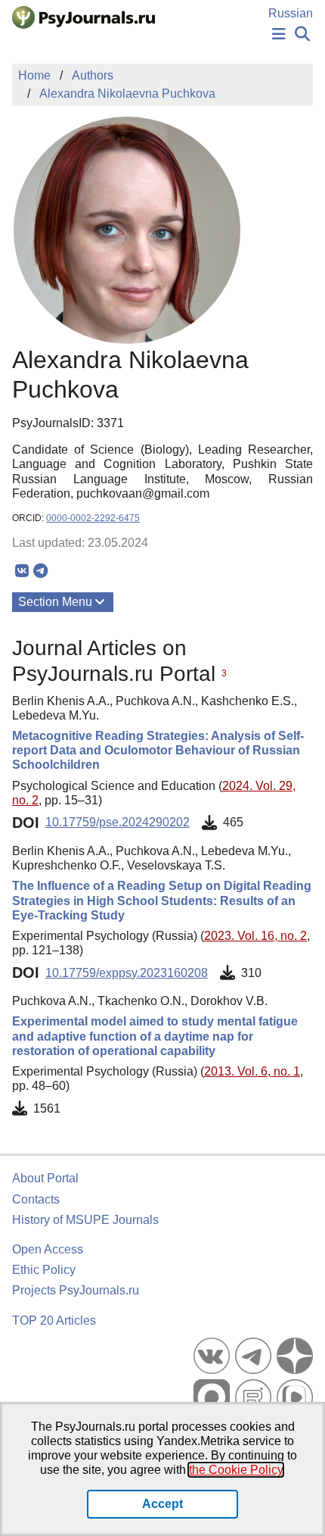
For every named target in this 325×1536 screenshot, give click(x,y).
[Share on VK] (21, 571)
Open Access (47, 1249)
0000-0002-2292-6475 (93, 518)
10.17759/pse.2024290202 (117, 822)
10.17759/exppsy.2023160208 (126, 972)
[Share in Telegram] (40, 571)
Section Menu (55, 601)
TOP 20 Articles (54, 1320)
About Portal (45, 1178)
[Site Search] (302, 34)
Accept (162, 1503)
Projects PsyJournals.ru (75, 1290)
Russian (290, 13)
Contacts (36, 1199)
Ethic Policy (44, 1269)
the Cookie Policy (236, 1469)
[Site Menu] (279, 34)
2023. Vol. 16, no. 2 (255, 935)
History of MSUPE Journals (85, 1219)
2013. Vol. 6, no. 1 (252, 1071)
